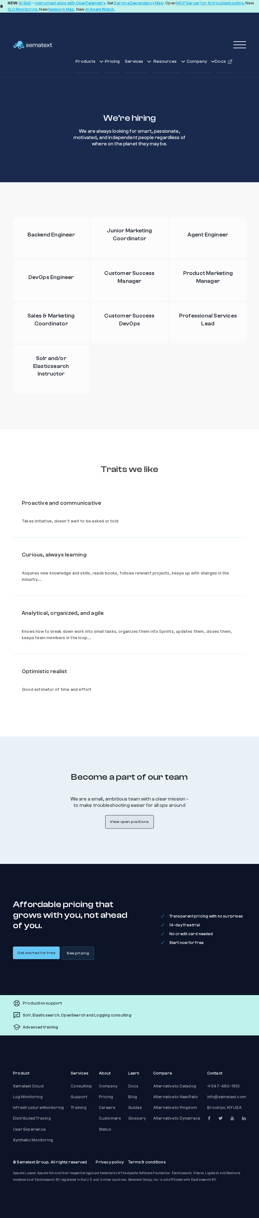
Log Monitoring (28, 1097)
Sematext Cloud (28, 1086)
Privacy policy (110, 1162)
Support (79, 1097)
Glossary (137, 1118)
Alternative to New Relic (175, 1097)
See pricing (78, 953)
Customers (110, 1118)
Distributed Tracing (32, 1118)
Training (79, 1107)
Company (108, 1086)
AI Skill (25, 3)
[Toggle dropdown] (101, 61)
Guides (135, 1107)
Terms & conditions (147, 1162)
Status (105, 1129)
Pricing (112, 61)
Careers (107, 1107)
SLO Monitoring (23, 9)
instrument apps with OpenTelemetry (69, 3)
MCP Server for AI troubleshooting (210, 3)
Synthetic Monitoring (33, 1140)
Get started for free (36, 953)
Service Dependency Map (138, 3)
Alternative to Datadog (174, 1086)
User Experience (29, 1129)
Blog (132, 1097)
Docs (133, 1086)
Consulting (81, 1086)
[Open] (239, 45)
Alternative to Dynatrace (176, 1118)
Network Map (61, 9)
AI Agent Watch (99, 9)
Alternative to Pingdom (175, 1107)
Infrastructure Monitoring (38, 1107)
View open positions (129, 821)
